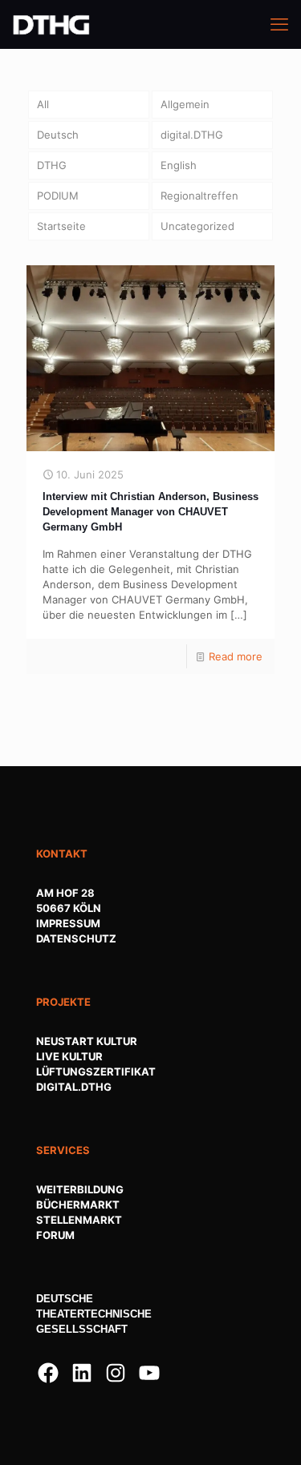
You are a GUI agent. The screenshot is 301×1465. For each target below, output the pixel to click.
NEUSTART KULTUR (86, 1041)
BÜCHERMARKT (78, 1204)
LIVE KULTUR (69, 1056)
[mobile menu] (279, 24)
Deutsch (58, 134)
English (179, 165)
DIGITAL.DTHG (74, 1086)
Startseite (61, 226)
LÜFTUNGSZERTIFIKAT (96, 1071)
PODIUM (58, 195)
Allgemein (185, 104)
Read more (235, 656)
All (43, 104)
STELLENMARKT (79, 1219)
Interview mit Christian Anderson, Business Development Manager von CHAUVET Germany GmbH (150, 511)
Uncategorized (197, 226)
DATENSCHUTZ (76, 938)
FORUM (55, 1235)
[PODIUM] (51, 24)
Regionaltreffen (199, 195)
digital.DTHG (192, 134)
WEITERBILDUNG (80, 1189)
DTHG (52, 165)
